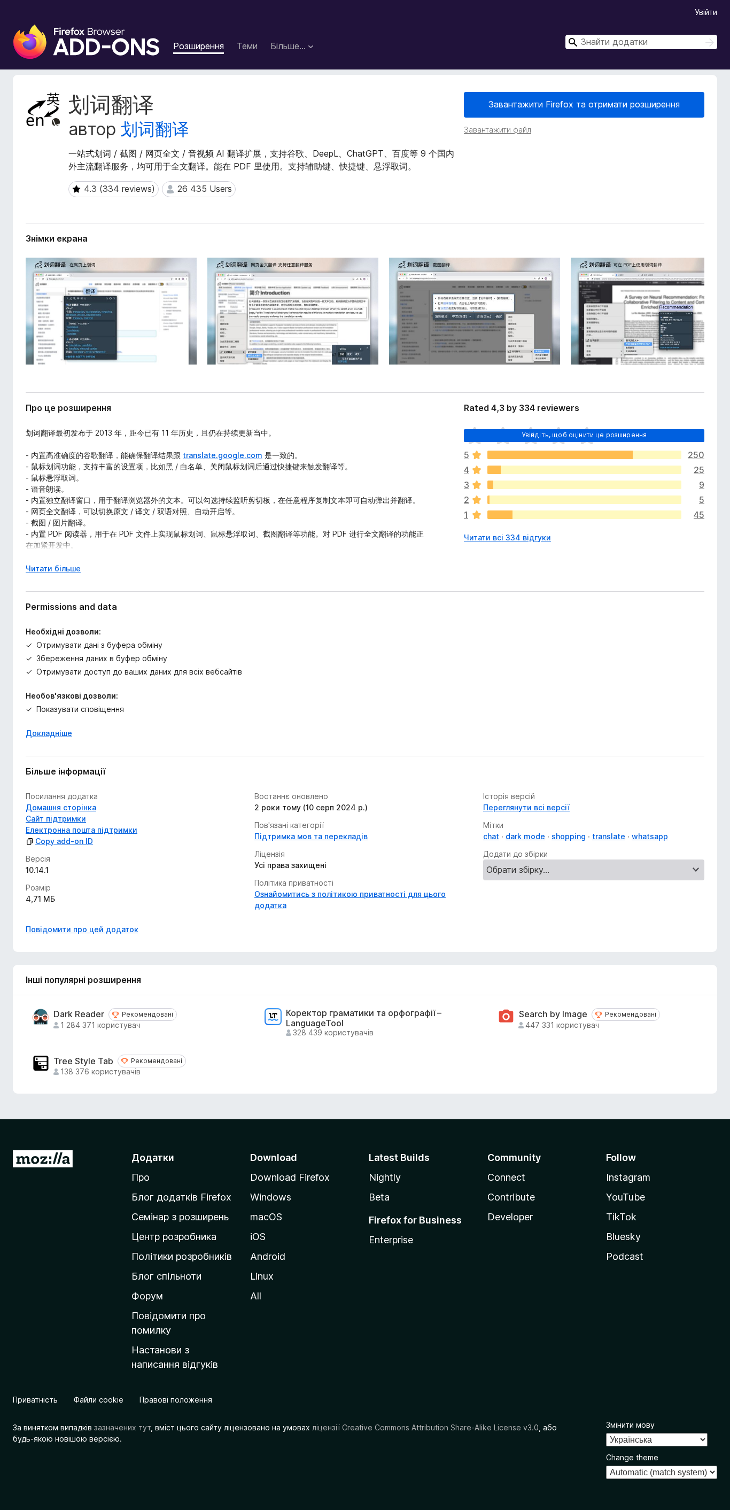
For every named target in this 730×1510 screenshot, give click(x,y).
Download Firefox (290, 1177)
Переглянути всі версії (526, 807)
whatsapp (650, 836)
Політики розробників (181, 1256)
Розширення (198, 46)
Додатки (152, 1157)
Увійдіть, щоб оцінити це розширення (584, 435)
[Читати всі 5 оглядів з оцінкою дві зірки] (584, 499)
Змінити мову (630, 1424)
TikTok (621, 1216)
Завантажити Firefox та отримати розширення (584, 104)
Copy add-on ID (64, 841)
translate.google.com (222, 455)
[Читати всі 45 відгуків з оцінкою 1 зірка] (584, 514)
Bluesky (623, 1236)
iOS (258, 1236)
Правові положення (175, 1399)
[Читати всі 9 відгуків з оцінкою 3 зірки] (584, 485)
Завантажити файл (497, 129)
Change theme (632, 1457)
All (255, 1296)
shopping (569, 836)
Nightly (385, 1177)
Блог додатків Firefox (181, 1197)
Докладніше (49, 733)
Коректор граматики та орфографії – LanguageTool (363, 1018)
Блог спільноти (166, 1276)
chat (491, 836)
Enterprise (391, 1239)
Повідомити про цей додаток (82, 929)
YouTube (625, 1197)
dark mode (525, 836)
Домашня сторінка (61, 807)
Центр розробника (173, 1236)
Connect (506, 1177)
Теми (247, 46)
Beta (379, 1197)
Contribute (511, 1197)
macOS (266, 1216)
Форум (147, 1296)
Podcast (624, 1256)
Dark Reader (78, 1014)
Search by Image (553, 1014)
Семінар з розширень (180, 1216)
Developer (510, 1216)
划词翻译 (155, 129)
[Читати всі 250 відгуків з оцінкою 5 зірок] (584, 455)
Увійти (706, 12)
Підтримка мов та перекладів (311, 836)
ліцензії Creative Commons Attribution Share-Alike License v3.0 (425, 1427)
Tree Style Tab (83, 1061)
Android (267, 1256)
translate (608, 836)
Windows (270, 1197)
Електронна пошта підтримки (81, 829)
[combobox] (641, 42)
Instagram (628, 1177)
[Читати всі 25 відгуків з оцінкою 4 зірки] (584, 470)
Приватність (35, 1399)
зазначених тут (122, 1427)
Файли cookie (98, 1399)
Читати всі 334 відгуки (507, 537)
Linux (262, 1276)
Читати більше (53, 568)
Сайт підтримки (56, 818)
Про (140, 1177)
